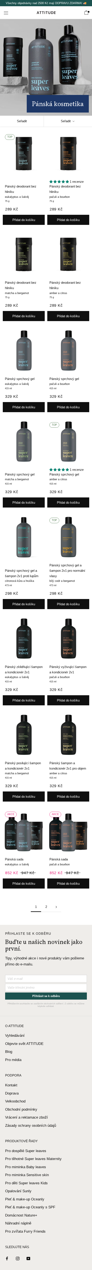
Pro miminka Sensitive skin (27, 1175)
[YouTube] (28, 1258)
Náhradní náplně (18, 1223)
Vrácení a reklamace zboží (26, 1117)
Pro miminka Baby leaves (25, 1167)
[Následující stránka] (56, 907)
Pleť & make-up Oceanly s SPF (30, 1207)
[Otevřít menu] (6, 13)
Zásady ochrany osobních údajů (30, 1126)
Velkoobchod (15, 1101)
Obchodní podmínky (21, 1109)
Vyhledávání (15, 1036)
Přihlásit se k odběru (46, 996)
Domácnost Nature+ (21, 1215)
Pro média (13, 1060)
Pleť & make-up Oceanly (24, 1199)
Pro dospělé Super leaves (25, 1151)
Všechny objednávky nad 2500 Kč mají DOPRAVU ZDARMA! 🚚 (46, 3)
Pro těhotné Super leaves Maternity (33, 1159)
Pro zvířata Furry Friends (25, 1231)
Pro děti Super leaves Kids (26, 1183)
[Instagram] (17, 1258)
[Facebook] (7, 1258)
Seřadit (22, 121)
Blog (8, 1052)
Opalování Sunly (18, 1191)
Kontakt (11, 1085)
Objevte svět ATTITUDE (24, 1044)
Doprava (12, 1093)
